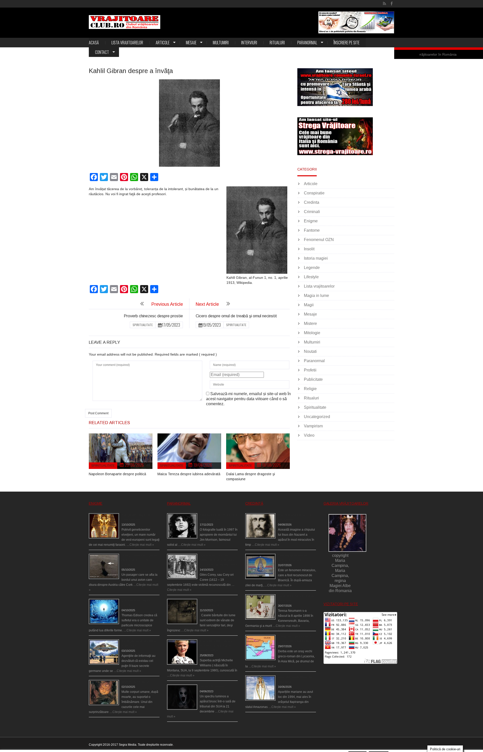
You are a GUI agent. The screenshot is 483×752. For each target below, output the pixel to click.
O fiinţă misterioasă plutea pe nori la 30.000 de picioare (139, 560)
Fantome (312, 230)
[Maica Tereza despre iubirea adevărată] (189, 451)
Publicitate (313, 379)
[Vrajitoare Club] (124, 22)
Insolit (309, 249)
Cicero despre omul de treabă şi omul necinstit (236, 316)
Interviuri (249, 43)
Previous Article (167, 304)
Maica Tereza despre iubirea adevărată (188, 474)
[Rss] (384, 4)
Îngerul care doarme (135, 681)
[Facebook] (391, 4)
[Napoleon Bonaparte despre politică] (120, 451)
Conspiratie (314, 193)
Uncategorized (317, 417)
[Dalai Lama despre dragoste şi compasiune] (258, 451)
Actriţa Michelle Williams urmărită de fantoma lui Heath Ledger (216, 645)
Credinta (311, 202)
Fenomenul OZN (319, 239)
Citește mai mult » (142, 544)
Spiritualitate (143, 325)
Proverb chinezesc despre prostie (153, 316)
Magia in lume (316, 295)
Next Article (207, 304)
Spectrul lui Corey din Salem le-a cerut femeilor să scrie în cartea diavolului (218, 560)
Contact (102, 52)
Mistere (310, 323)
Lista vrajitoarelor (127, 43)
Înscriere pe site (346, 43)
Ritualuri (277, 43)
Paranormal (307, 43)
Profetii (310, 370)
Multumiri (221, 43)
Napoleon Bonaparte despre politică (117, 474)
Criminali (312, 212)
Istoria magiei (316, 258)
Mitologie (312, 333)
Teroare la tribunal (212, 686)
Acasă (94, 43)
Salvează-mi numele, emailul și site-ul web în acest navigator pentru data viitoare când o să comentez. (248, 399)
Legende (312, 267)
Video (309, 435)
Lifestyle (311, 277)
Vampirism (313, 426)
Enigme (311, 221)
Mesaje (191, 43)
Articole (163, 43)
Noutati (310, 351)
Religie (310, 389)
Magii (309, 305)
